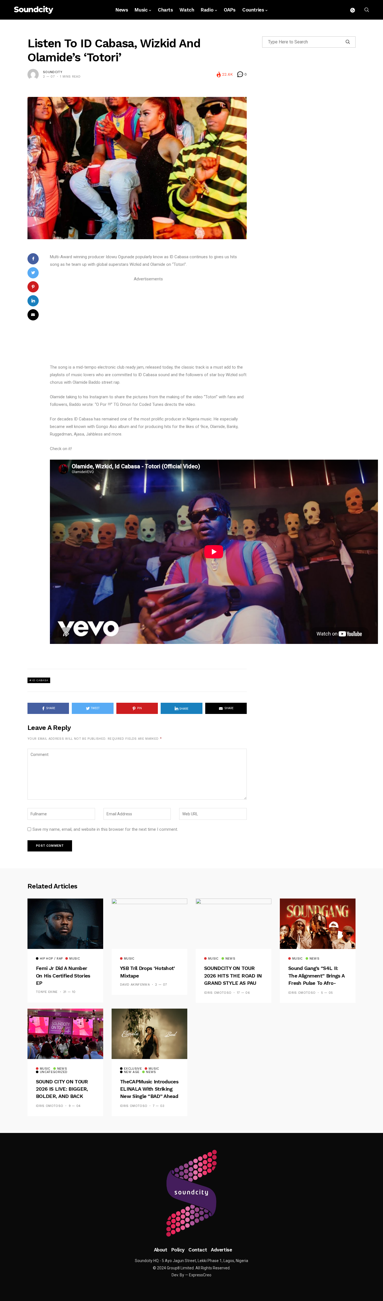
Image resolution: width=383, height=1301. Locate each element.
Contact (197, 1250)
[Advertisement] (148, 322)
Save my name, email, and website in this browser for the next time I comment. (105, 829)
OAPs (230, 10)
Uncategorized (53, 1072)
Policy (177, 1250)
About (160, 1250)
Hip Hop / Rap (51, 958)
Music (141, 10)
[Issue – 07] (191, 1193)
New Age (131, 1072)
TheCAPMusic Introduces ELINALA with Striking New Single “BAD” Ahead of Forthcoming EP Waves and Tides (149, 1096)
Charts (165, 10)
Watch (186, 10)
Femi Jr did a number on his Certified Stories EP (63, 975)
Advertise (221, 1250)
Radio (207, 10)
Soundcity (52, 72)
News (122, 10)
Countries (253, 10)
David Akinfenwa (135, 984)
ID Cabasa (40, 680)
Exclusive (133, 1068)
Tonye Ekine (47, 992)
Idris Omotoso (217, 993)
